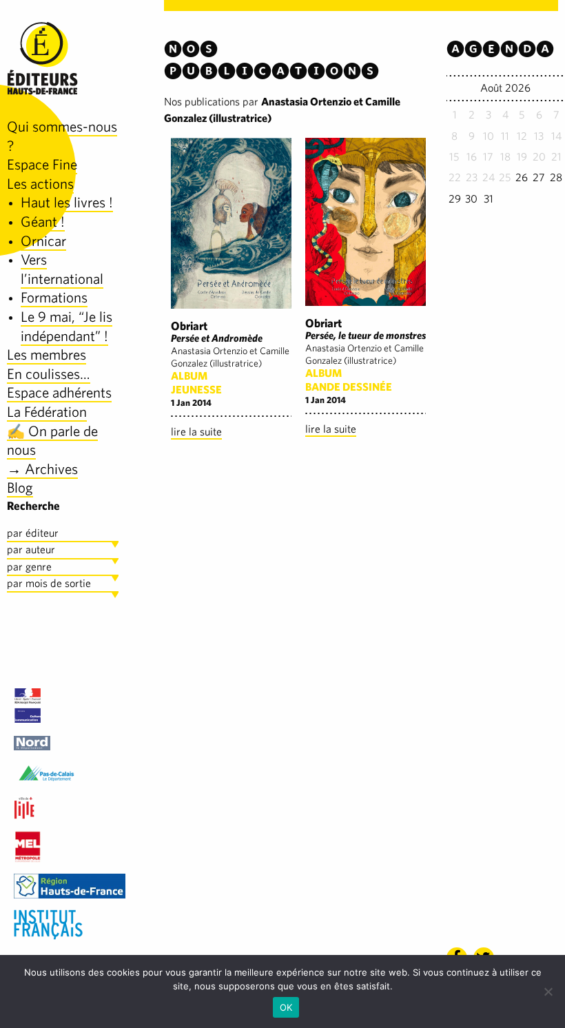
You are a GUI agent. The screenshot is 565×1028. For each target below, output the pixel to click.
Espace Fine (42, 164)
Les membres (46, 354)
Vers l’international (62, 269)
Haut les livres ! (67, 202)
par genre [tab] (29, 566)
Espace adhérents (59, 392)
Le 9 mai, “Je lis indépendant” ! (66, 326)
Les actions (40, 183)
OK (286, 1007)
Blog (20, 487)
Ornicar (43, 240)
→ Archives (42, 468)
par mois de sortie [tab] (49, 583)
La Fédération (47, 411)
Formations (54, 297)
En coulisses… (48, 373)
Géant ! (43, 221)
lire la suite (196, 431)
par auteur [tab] (31, 549)
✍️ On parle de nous (52, 440)
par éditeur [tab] (33, 532)
